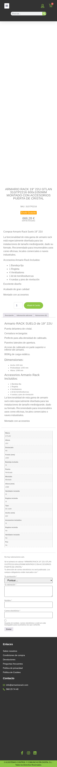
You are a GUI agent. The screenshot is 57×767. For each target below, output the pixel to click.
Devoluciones (9, 659)
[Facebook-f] (22, 753)
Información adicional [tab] (24, 315)
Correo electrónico (12, 611)
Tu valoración (10, 584)
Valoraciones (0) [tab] (41, 315)
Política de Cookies (12, 672)
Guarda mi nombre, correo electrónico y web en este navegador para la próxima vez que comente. (25, 624)
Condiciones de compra (14, 655)
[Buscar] (44, 13)
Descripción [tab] (9, 315)
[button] (6, 6)
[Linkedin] (35, 753)
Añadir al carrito (33, 305)
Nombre (8, 600)
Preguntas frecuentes (13, 664)
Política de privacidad (13, 668)
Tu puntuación (10, 576)
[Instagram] (28, 753)
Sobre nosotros (10, 651)
